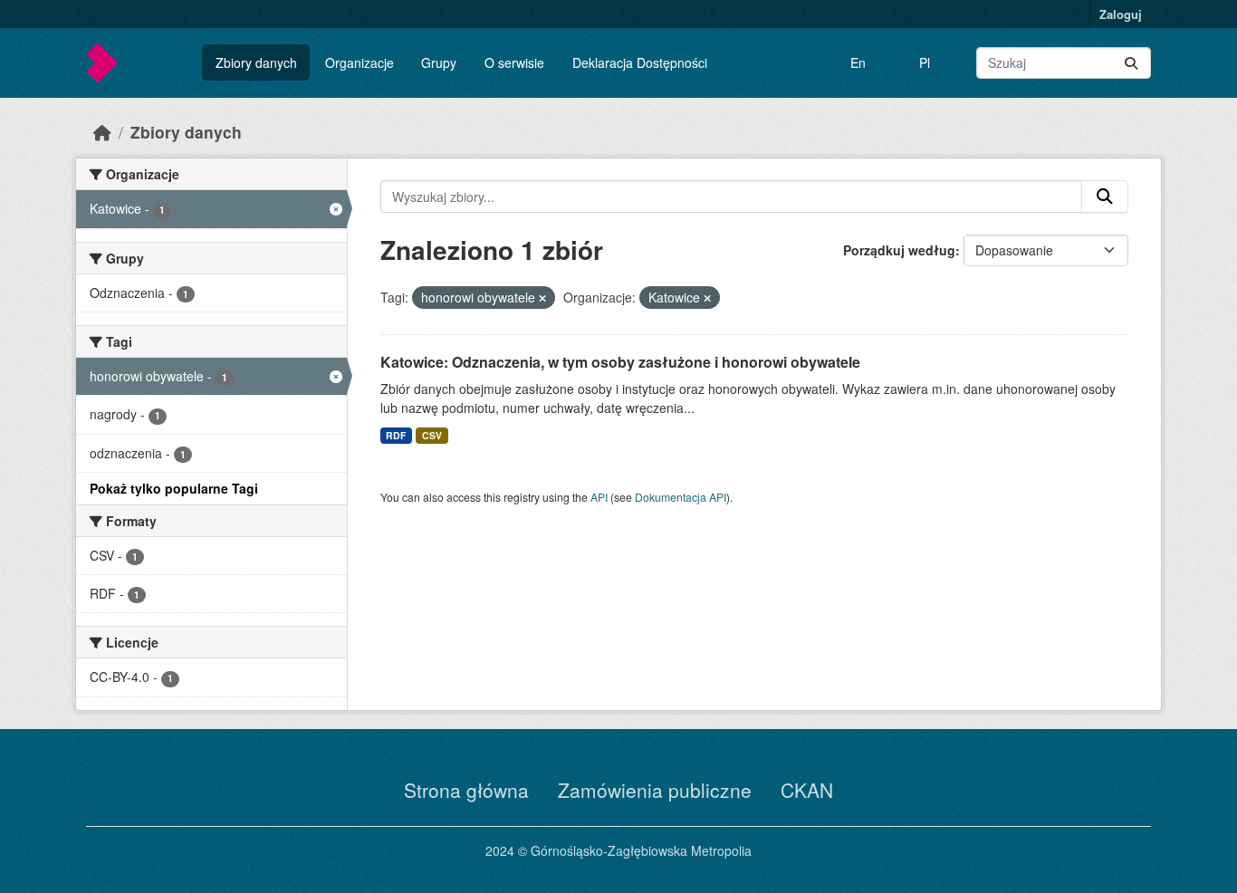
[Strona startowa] (102, 131)
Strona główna (466, 789)
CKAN (807, 789)
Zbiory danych (256, 62)
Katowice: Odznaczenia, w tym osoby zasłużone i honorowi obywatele (620, 361)
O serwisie (514, 62)
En (858, 62)
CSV (432, 435)
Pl (924, 62)
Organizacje (359, 62)
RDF (396, 435)
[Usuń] (542, 298)
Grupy (438, 62)
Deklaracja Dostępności (639, 62)
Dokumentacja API (680, 496)
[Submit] (1131, 63)
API (599, 496)
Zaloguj (1120, 14)
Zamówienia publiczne (655, 789)
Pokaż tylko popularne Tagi (174, 488)
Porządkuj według (899, 250)
